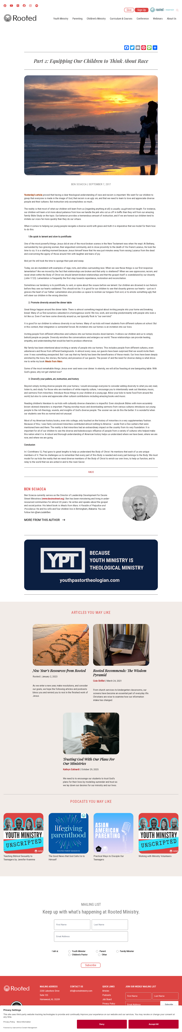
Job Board (107, 999)
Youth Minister (78, 951)
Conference (143, 18)
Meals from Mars (53, 361)
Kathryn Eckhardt (71, 769)
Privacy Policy (108, 1003)
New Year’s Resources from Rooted (59, 670)
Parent (103, 951)
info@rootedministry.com (81, 990)
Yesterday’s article (33, 195)
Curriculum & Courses (121, 18)
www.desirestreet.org (53, 498)
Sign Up (141, 10)
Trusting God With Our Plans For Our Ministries (89, 761)
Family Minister (127, 951)
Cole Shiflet (99, 680)
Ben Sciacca (79, 184)
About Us (171, 18)
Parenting (77, 18)
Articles (105, 990)
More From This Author (42, 520)
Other (104, 954)
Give (129, 10)
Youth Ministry (60, 18)
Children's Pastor (80, 954)
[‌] (18, 6)
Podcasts (106, 995)
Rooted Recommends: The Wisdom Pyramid (119, 672)
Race (91, 472)
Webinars (158, 18)
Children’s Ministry (96, 18)
